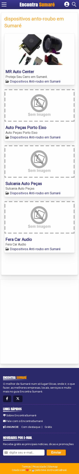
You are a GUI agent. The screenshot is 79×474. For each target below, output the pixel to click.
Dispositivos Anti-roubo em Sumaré (35, 81)
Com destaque (31, 426)
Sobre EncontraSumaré (21, 415)
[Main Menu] (4, 4)
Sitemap (53, 466)
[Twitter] (17, 398)
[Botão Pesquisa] (75, 4)
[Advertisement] (39, 320)
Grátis (48, 426)
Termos (26, 466)
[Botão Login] (66, 4)
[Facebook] (7, 398)
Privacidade (39, 466)
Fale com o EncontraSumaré (24, 421)
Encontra (37, 4)
